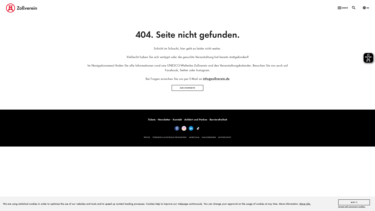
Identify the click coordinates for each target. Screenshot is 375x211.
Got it (354, 202)
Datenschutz (224, 137)
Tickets (151, 119)
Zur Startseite (187, 88)
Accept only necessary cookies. (351, 206)
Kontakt (177, 119)
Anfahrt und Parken (195, 119)
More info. (305, 203)
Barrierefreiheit (218, 119)
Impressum (194, 137)
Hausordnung (209, 137)
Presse (147, 137)
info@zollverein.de (216, 79)
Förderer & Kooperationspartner (170, 137)
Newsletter (164, 119)
